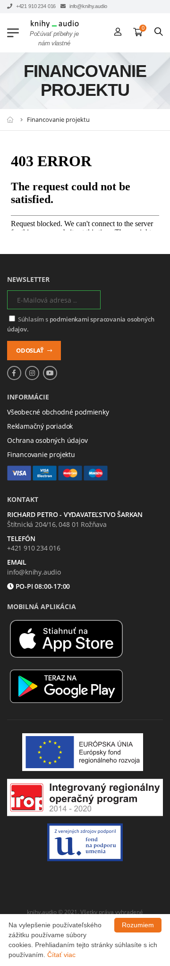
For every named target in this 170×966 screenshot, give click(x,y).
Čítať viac (61, 954)
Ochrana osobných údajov (47, 440)
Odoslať (30, 350)
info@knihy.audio (87, 6)
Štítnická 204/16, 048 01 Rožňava (57, 524)
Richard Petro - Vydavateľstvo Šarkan (75, 515)
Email (16, 563)
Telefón (21, 539)
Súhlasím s (80, 324)
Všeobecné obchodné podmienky (58, 411)
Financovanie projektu (41, 454)
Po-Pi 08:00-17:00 (42, 587)
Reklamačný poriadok (40, 426)
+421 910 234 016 (35, 6)
